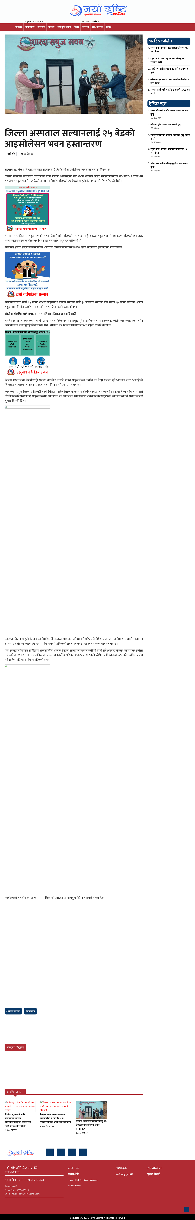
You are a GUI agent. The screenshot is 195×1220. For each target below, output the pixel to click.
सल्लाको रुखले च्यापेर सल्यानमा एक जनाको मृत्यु (169, 112)
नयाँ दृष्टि (11, 154)
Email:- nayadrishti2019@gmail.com (22, 1194)
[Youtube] (72, 1152)
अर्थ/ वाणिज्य (97, 27)
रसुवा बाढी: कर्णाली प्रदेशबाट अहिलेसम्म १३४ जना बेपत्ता (169, 50)
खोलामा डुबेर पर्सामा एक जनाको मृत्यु (166, 125)
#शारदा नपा (30, 1011)
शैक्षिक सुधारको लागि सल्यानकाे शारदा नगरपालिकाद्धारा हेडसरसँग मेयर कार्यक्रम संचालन (18, 1120)
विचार (76, 27)
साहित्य (51, 27)
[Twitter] (61, 1152)
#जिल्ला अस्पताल (13, 1011)
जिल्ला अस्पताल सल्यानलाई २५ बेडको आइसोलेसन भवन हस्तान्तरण (91, 1125)
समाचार (18, 27)
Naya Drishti (96, 1218)
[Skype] (83, 1152)
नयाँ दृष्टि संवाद (64, 27)
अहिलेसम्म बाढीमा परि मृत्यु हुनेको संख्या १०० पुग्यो (169, 71)
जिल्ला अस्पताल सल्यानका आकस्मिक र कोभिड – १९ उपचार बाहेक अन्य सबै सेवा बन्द (55, 1118)
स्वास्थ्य (85, 27)
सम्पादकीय (29, 27)
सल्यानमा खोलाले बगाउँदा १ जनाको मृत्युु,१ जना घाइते (170, 91)
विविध (108, 27)
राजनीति (41, 27)
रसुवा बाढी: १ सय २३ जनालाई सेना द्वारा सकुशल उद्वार (167, 60)
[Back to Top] (186, 1209)
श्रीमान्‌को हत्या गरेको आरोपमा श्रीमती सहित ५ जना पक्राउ (170, 81)
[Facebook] (50, 1152)
